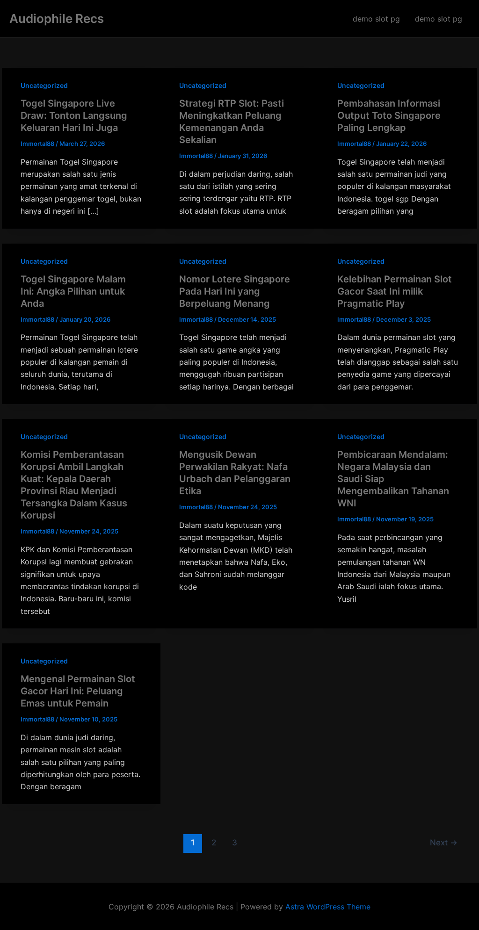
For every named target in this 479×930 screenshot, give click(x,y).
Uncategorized (44, 85)
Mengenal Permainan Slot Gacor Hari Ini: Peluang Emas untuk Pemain (78, 691)
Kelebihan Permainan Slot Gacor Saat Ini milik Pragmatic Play (394, 291)
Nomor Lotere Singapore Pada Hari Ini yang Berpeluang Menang (234, 291)
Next (443, 842)
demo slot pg (376, 18)
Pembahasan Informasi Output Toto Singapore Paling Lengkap (389, 115)
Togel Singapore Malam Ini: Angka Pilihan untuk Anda (73, 291)
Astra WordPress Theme (327, 906)
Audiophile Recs (56, 18)
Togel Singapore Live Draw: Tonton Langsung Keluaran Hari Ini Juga (74, 115)
